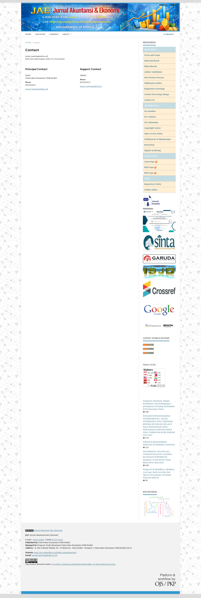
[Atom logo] (156, 161)
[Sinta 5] (159, 221)
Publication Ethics (153, 83)
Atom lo (148, 161)
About (66, 34)
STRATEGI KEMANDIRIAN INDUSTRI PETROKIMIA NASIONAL (159, 443)
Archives (40, 34)
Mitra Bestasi (150, 66)
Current (54, 34)
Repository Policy (152, 184)
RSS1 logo (149, 173)
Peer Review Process (154, 77)
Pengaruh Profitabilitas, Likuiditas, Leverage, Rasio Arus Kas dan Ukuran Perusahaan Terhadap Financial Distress (159, 473)
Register (163, 5)
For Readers (150, 111)
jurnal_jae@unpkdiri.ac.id (91, 86)
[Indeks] (159, 271)
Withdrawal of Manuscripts (157, 139)
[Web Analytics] (29, 530)
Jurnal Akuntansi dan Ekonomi (48, 530)
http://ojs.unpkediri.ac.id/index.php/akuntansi (55, 552)
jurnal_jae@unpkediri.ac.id (36, 89)
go (153, 161)
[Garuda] (159, 258)
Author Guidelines (153, 72)
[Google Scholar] (159, 310)
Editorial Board (151, 60)
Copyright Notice (152, 128)
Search (169, 34)
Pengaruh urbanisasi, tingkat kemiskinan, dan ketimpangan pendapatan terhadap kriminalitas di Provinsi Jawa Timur (159, 405)
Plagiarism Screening (154, 88)
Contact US (149, 100)
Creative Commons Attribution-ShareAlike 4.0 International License (84, 564)
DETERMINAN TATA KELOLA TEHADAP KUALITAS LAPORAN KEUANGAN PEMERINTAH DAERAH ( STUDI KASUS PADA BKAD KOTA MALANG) (157, 457)
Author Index (150, 189)
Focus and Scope (152, 55)
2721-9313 (57, 539)
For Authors (150, 116)
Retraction (149, 144)
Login (173, 5)
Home (28, 34)
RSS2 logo (149, 167)
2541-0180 (38, 539)
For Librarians (151, 122)
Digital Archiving (152, 150)
